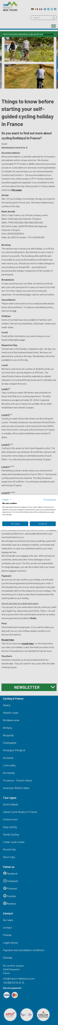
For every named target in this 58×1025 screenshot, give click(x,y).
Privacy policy (50, 499)
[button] (7, 499)
